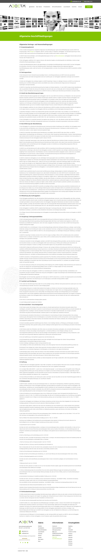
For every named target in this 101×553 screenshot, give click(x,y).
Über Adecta (40, 539)
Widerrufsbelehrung (56, 535)
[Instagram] (23, 542)
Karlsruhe (70, 537)
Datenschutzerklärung (56, 528)
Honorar (39, 535)
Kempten (70, 539)
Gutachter (40, 533)
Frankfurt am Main (72, 531)
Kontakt (40, 537)
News (39, 541)
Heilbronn (70, 535)
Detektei (40, 526)
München (70, 541)
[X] (28, 542)
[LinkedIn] (25, 542)
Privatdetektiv (41, 528)
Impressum (54, 526)
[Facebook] (21, 542)
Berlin (69, 528)
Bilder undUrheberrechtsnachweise (57, 532)
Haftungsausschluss (56, 530)
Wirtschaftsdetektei (60, 56)
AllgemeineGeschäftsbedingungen (57, 537)
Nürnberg (70, 543)
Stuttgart (32, 51)
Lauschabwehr (41, 531)
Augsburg (70, 526)
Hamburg (70, 533)
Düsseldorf (70, 530)
